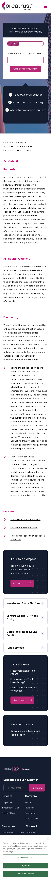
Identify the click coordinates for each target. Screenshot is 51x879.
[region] (25, 857)
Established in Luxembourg (28, 102)
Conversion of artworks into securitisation (25, 732)
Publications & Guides (13, 832)
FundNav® (31, 832)
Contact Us (18, 583)
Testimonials (31, 818)
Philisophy (30, 807)
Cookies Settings (25, 857)
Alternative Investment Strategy (28, 110)
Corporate (7, 802)
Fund (20, 142)
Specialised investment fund (25, 519)
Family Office (8, 812)
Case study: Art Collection (17, 150)
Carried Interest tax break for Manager (23, 689)
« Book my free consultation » (25, 68)
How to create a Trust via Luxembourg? (23, 681)
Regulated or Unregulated (28, 94)
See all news (19, 700)
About (28, 802)
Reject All (25, 865)
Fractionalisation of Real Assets (22, 672)
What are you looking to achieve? (25, 53)
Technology (31, 812)
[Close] (47, 839)
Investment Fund (10, 807)
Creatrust (8, 142)
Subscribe (37, 787)
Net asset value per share (24, 527)
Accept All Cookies (25, 873)
